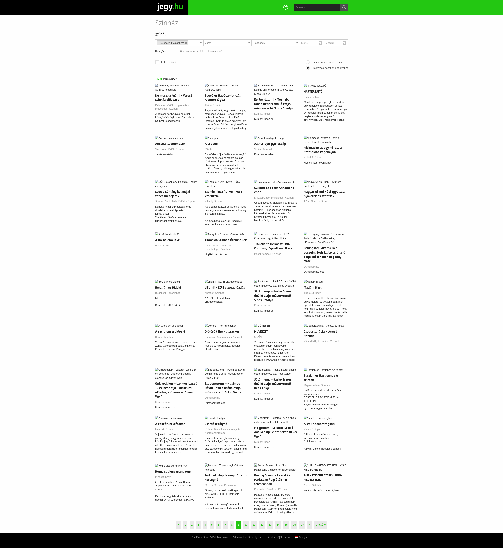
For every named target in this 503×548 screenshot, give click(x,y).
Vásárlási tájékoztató (278, 537)
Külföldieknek (168, 62)
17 (302, 524)
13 (270, 524)
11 (254, 524)
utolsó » (321, 524)
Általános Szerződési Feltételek (210, 537)
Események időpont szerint (327, 62)
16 (294, 524)
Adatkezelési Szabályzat (247, 537)
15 (286, 524)
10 (246, 524)
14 (278, 524)
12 (262, 524)
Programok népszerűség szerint (330, 67)
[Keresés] (344, 7)
